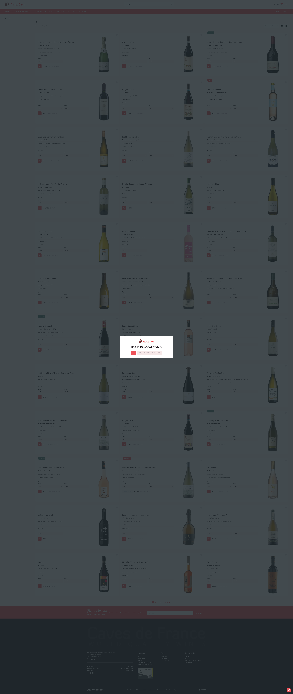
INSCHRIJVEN (161, 355)
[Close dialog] (174, 329)
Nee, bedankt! (161, 362)
